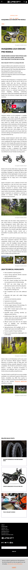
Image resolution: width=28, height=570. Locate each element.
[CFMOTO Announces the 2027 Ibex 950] (14, 475)
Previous (12, 15)
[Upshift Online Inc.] (14, 2)
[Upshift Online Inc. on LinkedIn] (12, 543)
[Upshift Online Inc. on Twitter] (2, 543)
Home (11, 18)
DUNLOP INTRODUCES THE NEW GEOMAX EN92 (13, 460)
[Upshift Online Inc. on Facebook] (3, 543)
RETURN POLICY (5, 533)
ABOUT (3, 525)
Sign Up (14, 551)
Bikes (3, 24)
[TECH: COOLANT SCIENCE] (14, 501)
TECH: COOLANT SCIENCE (9, 512)
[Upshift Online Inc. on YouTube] (5, 543)
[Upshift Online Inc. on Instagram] (10, 543)
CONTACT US (4, 528)
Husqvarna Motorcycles (21, 381)
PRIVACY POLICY (5, 530)
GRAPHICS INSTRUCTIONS (7, 534)
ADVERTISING (4, 526)
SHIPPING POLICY (5, 531)
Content (16, 18)
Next (16, 15)
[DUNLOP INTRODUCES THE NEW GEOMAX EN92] (14, 448)
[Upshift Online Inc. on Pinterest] (7, 543)
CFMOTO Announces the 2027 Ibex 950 (12, 486)
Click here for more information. (15, 564)
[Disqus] (14, 419)
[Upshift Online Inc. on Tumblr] (9, 543)
